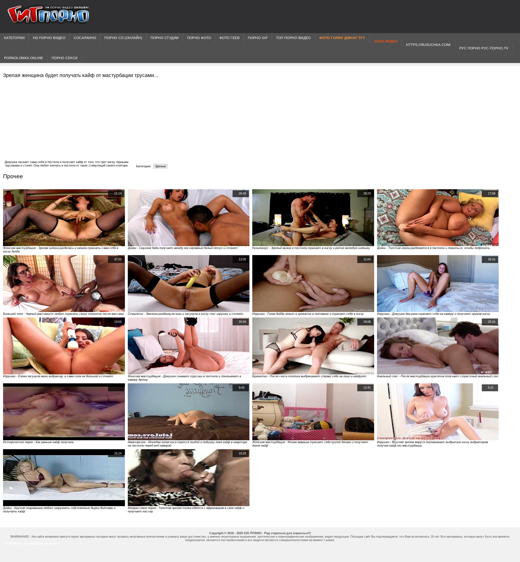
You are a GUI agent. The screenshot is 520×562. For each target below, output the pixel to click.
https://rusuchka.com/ (428, 45)
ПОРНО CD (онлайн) (123, 38)
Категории (14, 38)
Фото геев (229, 38)
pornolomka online (23, 58)
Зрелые (160, 166)
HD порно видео (49, 38)
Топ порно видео (293, 38)
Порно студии (165, 38)
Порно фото (199, 38)
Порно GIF (258, 38)
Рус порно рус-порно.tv (483, 48)
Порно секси (65, 58)
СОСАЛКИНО (85, 38)
